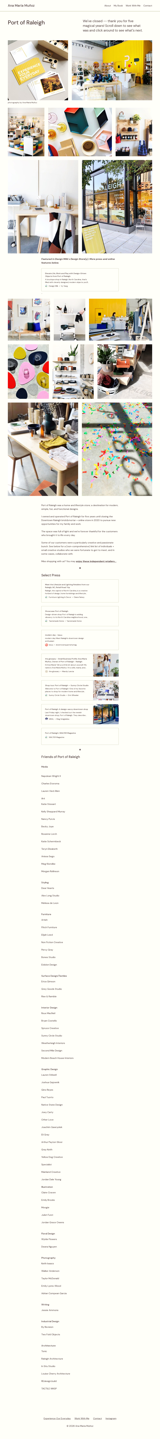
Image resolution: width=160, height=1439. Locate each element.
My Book (118, 5)
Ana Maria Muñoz (21, 5)
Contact (147, 5)
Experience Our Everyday (57, 1418)
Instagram (111, 1418)
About (107, 5)
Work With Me (133, 5)
